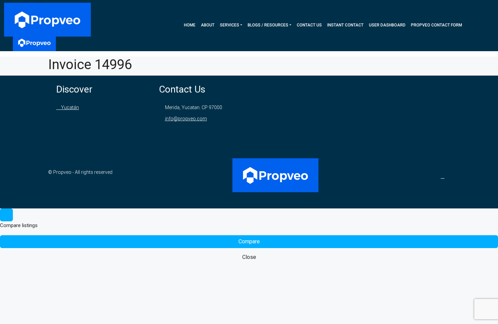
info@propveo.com (186, 118)
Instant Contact (345, 25)
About (207, 25)
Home (189, 25)
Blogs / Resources (268, 25)
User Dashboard (387, 25)
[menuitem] (485, 17)
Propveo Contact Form (436, 25)
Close (249, 257)
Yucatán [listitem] (69, 107)
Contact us (309, 25)
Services (229, 25)
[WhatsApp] (444, 176)
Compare (249, 241)
